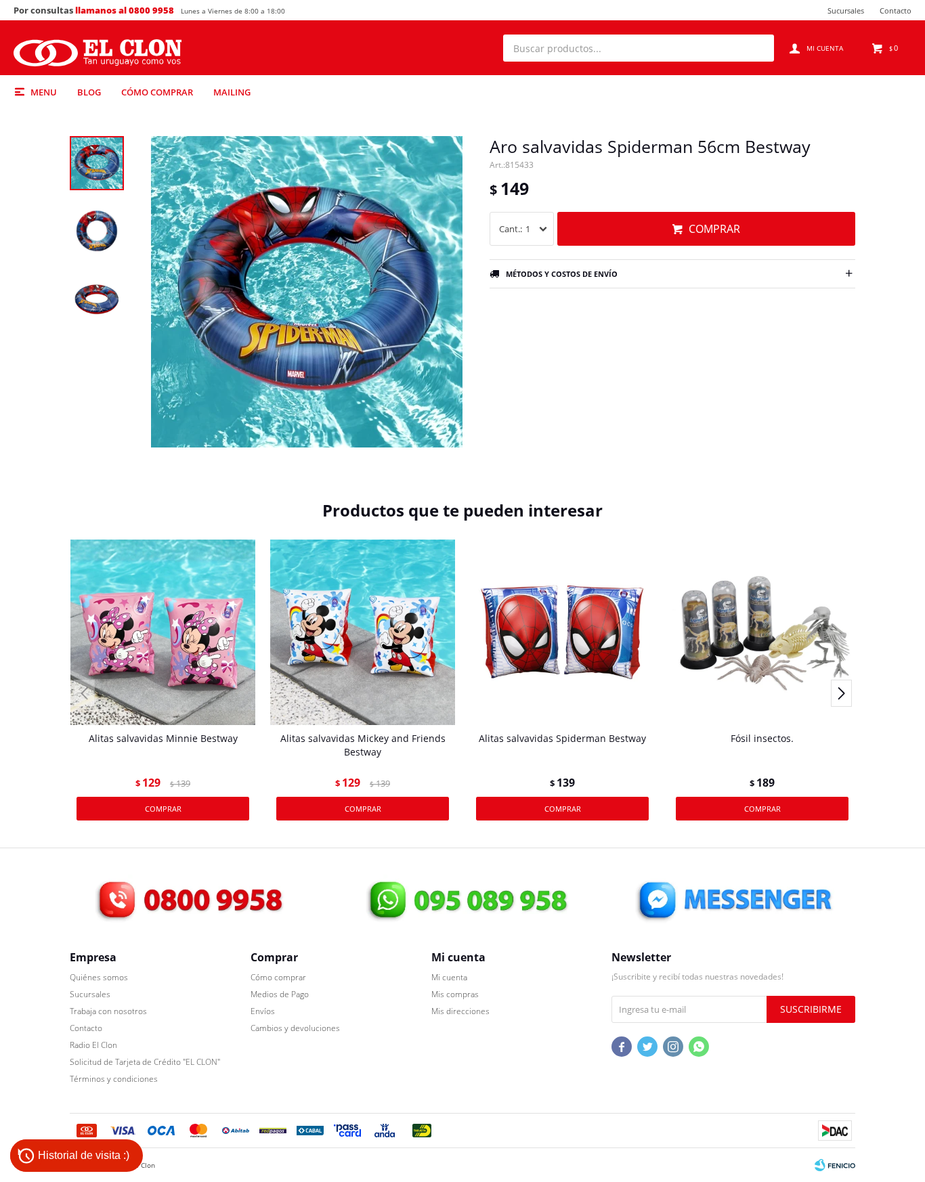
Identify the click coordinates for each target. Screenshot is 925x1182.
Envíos (263, 1011)
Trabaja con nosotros (108, 1011)
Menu (43, 92)
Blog (89, 92)
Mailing (232, 92)
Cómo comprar (157, 92)
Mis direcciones (460, 1011)
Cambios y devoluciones (295, 1028)
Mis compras (455, 994)
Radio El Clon (93, 1045)
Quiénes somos (99, 977)
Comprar (714, 228)
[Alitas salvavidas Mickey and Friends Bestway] (363, 632)
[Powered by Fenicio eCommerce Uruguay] (835, 1165)
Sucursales (845, 10)
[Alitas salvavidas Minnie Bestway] (163, 632)
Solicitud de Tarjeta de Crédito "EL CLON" (145, 1062)
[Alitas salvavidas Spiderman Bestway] (562, 632)
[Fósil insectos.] (762, 632)
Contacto (895, 10)
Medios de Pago (280, 994)
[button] (757, 48)
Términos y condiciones (114, 1079)
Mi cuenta (449, 977)
